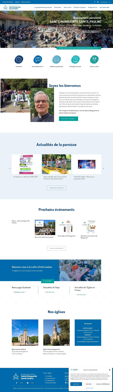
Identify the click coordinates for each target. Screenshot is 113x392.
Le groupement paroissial (43, 7)
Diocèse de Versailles (58, 388)
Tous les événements (56, 248)
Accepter (76, 384)
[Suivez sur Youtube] (27, 382)
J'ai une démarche (50, 378)
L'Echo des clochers (51, 383)
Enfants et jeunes (80, 7)
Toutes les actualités (57, 188)
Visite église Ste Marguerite (66, 236)
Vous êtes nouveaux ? (68, 118)
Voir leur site (50, 292)
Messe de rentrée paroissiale (44, 237)
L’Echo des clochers (7, 2)
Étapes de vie (92, 7)
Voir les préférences (103, 384)
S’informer (57, 7)
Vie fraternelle (104, 7)
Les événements (50, 380)
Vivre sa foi (67, 7)
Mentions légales (89, 388)
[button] (110, 370)
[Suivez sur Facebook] (16, 382)
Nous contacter (25, 2)
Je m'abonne (48, 281)
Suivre (21, 383)
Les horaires (49, 376)
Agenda (17, 2)
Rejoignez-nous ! (19, 292)
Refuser (88, 384)
